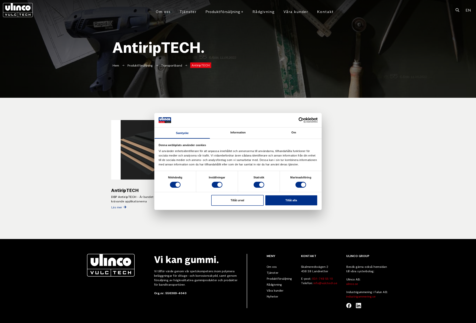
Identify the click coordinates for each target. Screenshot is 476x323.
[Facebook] (348, 305)
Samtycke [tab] (182, 133)
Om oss (163, 11)
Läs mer (116, 207)
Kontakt (325, 11)
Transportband (171, 65)
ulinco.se (352, 284)
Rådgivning (264, 11)
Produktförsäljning (224, 11)
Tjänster (188, 11)
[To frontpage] (18, 10)
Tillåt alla (291, 200)
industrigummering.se (361, 296)
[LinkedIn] (358, 305)
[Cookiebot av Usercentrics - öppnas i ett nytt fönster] (301, 120)
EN (468, 9)
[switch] (217, 185)
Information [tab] (238, 132)
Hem (115, 65)
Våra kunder (296, 11)
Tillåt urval (237, 200)
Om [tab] (293, 132)
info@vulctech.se (325, 283)
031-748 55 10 (322, 278)
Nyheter (272, 296)
